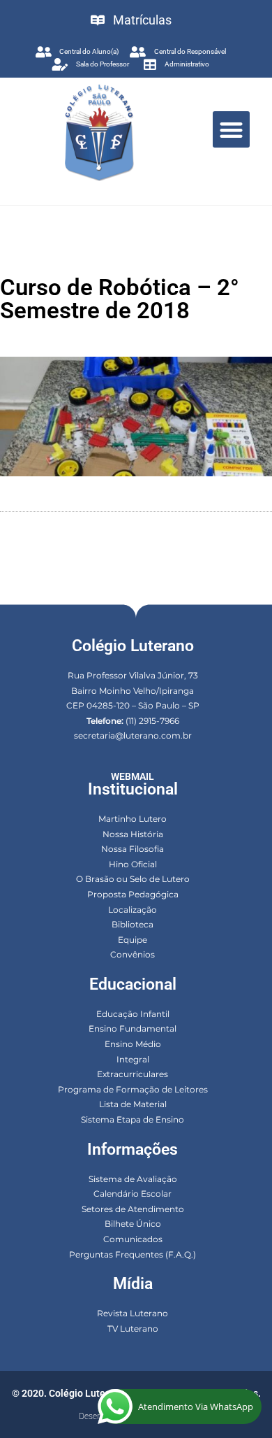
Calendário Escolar (132, 1193)
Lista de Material (133, 1104)
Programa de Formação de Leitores (133, 1089)
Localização (132, 909)
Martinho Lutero (132, 818)
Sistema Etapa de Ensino (132, 1119)
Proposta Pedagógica (133, 894)
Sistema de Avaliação (133, 1179)
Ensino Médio (133, 1044)
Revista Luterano (132, 1313)
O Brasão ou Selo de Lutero (133, 879)
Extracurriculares (132, 1074)
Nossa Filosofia (132, 848)
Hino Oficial (133, 864)
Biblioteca (132, 924)
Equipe (132, 939)
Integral (132, 1059)
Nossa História (133, 834)
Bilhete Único (133, 1223)
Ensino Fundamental (132, 1028)
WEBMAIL (132, 776)
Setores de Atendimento (133, 1209)
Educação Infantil (132, 1014)
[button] (231, 129)
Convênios (132, 954)
